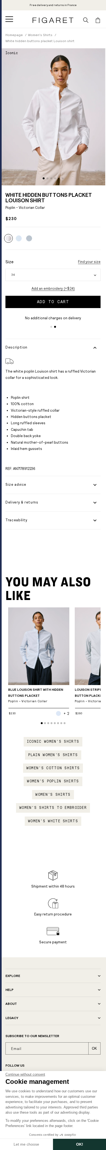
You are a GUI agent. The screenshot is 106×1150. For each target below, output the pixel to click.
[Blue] (19, 238)
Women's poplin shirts (53, 781)
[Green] (29, 238)
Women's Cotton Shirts (53, 768)
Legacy (11, 1018)
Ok (94, 1048)
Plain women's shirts (53, 755)
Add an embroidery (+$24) (53, 288)
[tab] (44, 178)
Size (9, 261)
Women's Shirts (52, 794)
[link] (53, 5)
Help (9, 990)
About (11, 1004)
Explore (12, 976)
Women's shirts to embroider (53, 808)
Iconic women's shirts (53, 741)
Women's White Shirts (53, 821)
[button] (9, 19)
